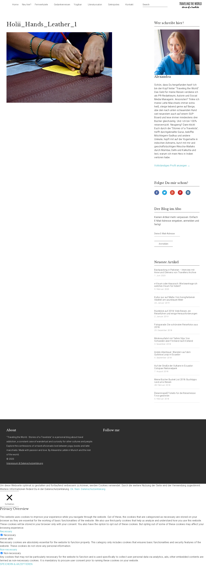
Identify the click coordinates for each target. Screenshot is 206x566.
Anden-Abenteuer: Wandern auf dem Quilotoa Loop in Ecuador (172, 353)
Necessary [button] (6, 531)
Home (15, 4)
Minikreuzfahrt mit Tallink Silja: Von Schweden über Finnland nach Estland (173, 339)
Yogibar (78, 4)
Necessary (10, 535)
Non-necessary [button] (8, 549)
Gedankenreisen (62, 4)
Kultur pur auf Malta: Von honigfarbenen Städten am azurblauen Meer (174, 298)
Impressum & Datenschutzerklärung (24, 463)
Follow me (111, 430)
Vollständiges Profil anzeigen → (172, 165)
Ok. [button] (72, 489)
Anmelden (163, 244)
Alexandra (162, 77)
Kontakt (129, 4)
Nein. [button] (77, 489)
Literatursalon (95, 4)
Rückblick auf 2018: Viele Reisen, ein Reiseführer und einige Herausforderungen (175, 312)
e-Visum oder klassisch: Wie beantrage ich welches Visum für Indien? (175, 284)
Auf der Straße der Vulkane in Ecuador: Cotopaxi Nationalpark (173, 367)
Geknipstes (113, 4)
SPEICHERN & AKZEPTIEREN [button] (16, 564)
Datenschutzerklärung (93, 489)
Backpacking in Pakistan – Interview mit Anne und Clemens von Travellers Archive (175, 271)
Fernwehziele (41, 4)
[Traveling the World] (190, 5)
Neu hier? (26, 4)
